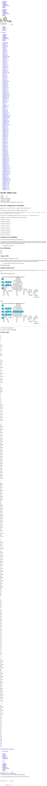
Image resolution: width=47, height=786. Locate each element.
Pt (0, 570)
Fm (1, 736)
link (22, 202)
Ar (0, 419)
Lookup (14, 329)
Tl (0, 579)
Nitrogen (5, 49)
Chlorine (5, 62)
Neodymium (6, 116)
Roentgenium (6, 180)
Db (1, 614)
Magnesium (6, 56)
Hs (0, 623)
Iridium (5, 137)
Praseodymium (6, 115)
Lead (5, 144)
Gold (5, 140)
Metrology (5, 2)
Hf (0, 551)
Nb (1, 495)
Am (1, 721)
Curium (5, 161)
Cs (0, 541)
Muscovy (6, 185)
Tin (4, 103)
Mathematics (5, 4)
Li (0, 360)
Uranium (5, 156)
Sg (0, 617)
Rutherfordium (7, 171)
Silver (5, 100)
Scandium (5, 67)
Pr (0, 663)
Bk (1, 727)
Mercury (5, 141)
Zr (25, 210)
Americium (6, 160)
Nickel (5, 76)
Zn (0, 459)
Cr (0, 440)
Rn (1, 594)
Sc (0, 431)
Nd (1, 666)
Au (1, 573)
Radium (5, 151)
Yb (1, 696)
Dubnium (6, 173)
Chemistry (4, 1)
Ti (0, 434)
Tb (0, 681)
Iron (4, 73)
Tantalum (5, 132)
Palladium (6, 98)
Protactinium (6, 155)
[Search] (12, 24)
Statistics (4, 3)
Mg (1, 390)
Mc (1, 644)
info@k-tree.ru (22, 774)
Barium (5, 111)
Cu (1, 455)
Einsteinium (6, 165)
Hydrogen (5, 42)
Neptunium (6, 157)
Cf (0, 730)
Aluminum (6, 57)
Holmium (6, 125)
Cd (1, 517)
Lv (0, 647)
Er (0, 690)
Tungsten (5, 134)
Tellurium (5, 106)
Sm (1, 672)
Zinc (5, 78)
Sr (0, 486)
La (0, 547)
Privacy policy (5, 757)
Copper (5, 77)
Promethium (6, 117)
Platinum (5, 139)
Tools (4, 29)
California (5, 164)
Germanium (6, 81)
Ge (1, 465)
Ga (1, 462)
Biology (4, 7)
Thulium (5, 127)
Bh (1, 620)
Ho (1, 687)
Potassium (5, 65)
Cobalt (5, 75)
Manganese (6, 72)
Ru (1, 504)
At (0, 591)
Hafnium (5, 131)
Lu (0, 700)
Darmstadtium (6, 179)
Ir (0, 567)
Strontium (5, 88)
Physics (4, 6)
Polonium (6, 146)
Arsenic (5, 82)
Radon (5, 149)
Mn (1, 443)
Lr (0, 746)
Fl (0, 641)
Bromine (5, 85)
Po (0, 588)
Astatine (5, 147)
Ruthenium (6, 96)
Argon (5, 63)
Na (1, 387)
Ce (0, 660)
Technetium (6, 95)
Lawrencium (6, 170)
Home (4, 26)
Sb (0, 526)
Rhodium (5, 97)
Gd (1, 678)
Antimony (6, 105)
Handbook (5, 28)
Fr (0, 600)
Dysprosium (6, 124)
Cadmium (6, 101)
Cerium (5, 114)
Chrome (5, 71)
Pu (0, 718)
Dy (1, 684)
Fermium (6, 166)
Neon (5, 53)
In (0, 520)
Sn (0, 523)
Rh (1, 507)
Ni (0, 452)
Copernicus (6, 181)
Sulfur (5, 61)
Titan (5, 68)
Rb (1, 250)
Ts (0, 650)
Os (0, 564)
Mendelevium (7, 168)
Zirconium (6, 91)
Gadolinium (6, 121)
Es (0, 733)
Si (0, 407)
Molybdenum (6, 93)
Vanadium (5, 70)
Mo (1, 498)
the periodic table (10, 327)
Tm (1, 693)
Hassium (6, 176)
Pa (0, 709)
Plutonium (6, 159)
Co (1, 449)
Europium (6, 120)
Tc (27, 210)
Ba (0, 544)
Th (0, 706)
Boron (4, 47)
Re (0, 561)
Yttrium (5, 90)
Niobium (5, 92)
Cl (0, 416)
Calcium (5, 66)
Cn (1, 635)
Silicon (5, 58)
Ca (0, 428)
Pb (0, 582)
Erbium (5, 126)
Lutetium (5, 130)
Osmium (5, 136)
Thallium (5, 142)
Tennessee (6, 188)
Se (0, 471)
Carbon (5, 48)
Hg (1, 576)
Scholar (4, 756)
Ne (1, 381)
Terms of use (5, 758)
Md (1, 739)
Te (0, 529)
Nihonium (6, 183)
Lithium (5, 44)
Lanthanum (6, 112)
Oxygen (5, 51)
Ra (0, 603)
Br (0, 474)
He (1, 354)
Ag (1, 514)
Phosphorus (6, 60)
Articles (4, 27)
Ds (0, 629)
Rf (0, 611)
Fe (0, 446)
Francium (5, 150)
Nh (1, 638)
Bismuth (5, 145)
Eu (0, 675)
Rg (1, 632)
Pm (1, 669)
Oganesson (6, 189)
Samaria (5, 119)
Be (0, 363)
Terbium (5, 122)
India (5, 102)
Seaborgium (6, 174)
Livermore (6, 186)
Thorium (5, 154)
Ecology (4, 763)
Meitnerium (6, 178)
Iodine (5, 107)
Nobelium (6, 169)
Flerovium (6, 184)
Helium (5, 43)
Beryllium (5, 46)
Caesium (5, 110)
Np (1, 715)
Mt (0, 626)
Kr (0, 477)
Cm (1, 724)
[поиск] (12, 772)
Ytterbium (6, 129)
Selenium (5, 83)
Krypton (5, 86)
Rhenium (5, 135)
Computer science (6, 5)
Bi (0, 585)
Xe (1, 535)
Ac (1, 606)
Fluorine (5, 52)
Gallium (5, 80)
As (0, 468)
